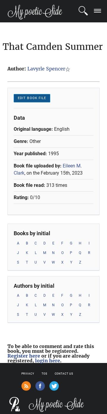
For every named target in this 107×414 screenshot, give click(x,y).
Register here (23, 356)
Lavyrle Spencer (46, 69)
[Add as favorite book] (69, 69)
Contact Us (64, 373)
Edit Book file (32, 98)
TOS (44, 373)
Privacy (27, 373)
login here (47, 361)
